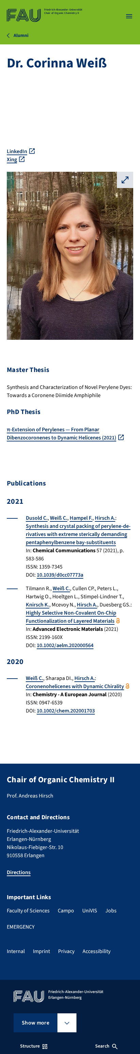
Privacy (66, 951)
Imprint (41, 951)
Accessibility (96, 951)
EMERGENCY (21, 927)
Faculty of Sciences (28, 910)
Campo (66, 910)
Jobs (111, 910)
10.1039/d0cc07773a (60, 575)
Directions (19, 872)
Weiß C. (58, 518)
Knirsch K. (37, 604)
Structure (30, 1046)
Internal (16, 951)
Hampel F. (81, 518)
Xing (12, 159)
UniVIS (89, 910)
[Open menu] (129, 16)
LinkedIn (17, 151)
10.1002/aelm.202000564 (65, 645)
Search (102, 1046)
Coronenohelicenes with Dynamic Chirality (75, 686)
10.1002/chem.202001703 (66, 711)
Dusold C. (37, 518)
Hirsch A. (105, 518)
